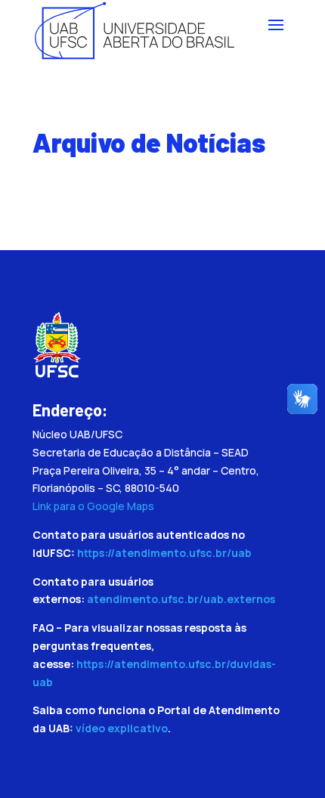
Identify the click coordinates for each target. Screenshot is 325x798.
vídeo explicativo (122, 728)
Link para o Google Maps (93, 506)
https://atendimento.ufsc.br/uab (164, 553)
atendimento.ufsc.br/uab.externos (181, 599)
